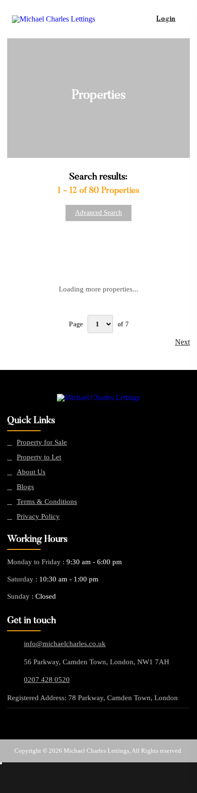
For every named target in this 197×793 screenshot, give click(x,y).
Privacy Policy (38, 516)
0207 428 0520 (47, 679)
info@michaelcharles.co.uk (65, 644)
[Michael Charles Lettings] (98, 398)
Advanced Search (98, 212)
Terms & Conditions (47, 501)
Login (165, 19)
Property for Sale (42, 442)
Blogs (25, 487)
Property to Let (39, 457)
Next (182, 342)
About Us (31, 472)
